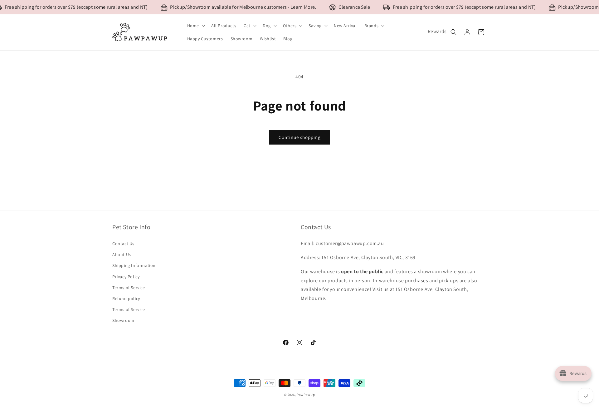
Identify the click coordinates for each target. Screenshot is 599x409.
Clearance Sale (354, 7)
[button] (195, 25)
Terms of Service (128, 287)
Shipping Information (134, 265)
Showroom (123, 320)
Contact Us (123, 243)
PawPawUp (306, 394)
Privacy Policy (125, 276)
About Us (121, 254)
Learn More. (303, 7)
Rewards (437, 31)
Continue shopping (300, 137)
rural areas (119, 7)
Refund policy (126, 298)
